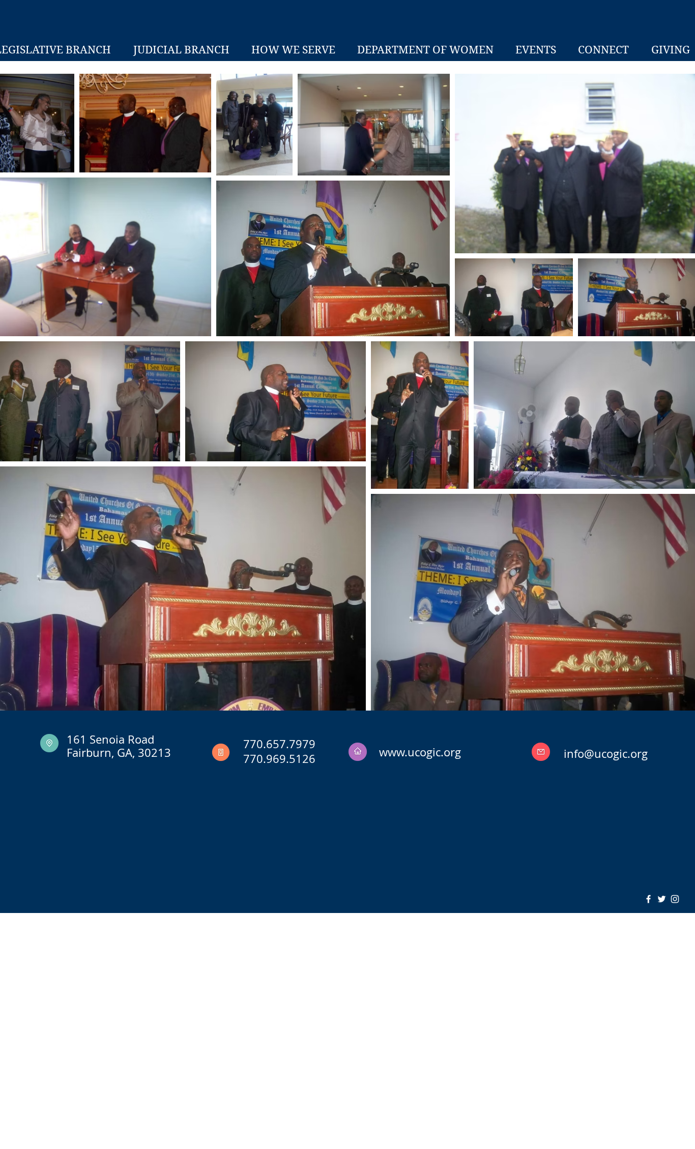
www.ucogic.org (420, 752)
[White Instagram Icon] (675, 899)
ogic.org (627, 753)
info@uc (585, 753)
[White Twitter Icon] (661, 899)
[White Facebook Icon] (648, 899)
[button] (181, 49)
